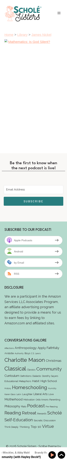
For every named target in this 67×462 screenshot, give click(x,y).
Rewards (41, 413)
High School (48, 381)
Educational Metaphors (17, 381)
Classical (15, 368)
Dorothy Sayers (50, 376)
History (7, 388)
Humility (52, 388)
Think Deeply (11, 427)
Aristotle (9, 353)
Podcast (36, 405)
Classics (31, 369)
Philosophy (12, 406)
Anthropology (26, 348)
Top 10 (36, 427)
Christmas (53, 360)
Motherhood (13, 399)
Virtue (48, 426)
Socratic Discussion (45, 420)
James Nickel (41, 35)
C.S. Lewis (36, 353)
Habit (35, 381)
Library (22, 35)
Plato (23, 406)
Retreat (29, 412)
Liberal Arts (40, 394)
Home (8, 35)
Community (49, 369)
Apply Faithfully (48, 348)
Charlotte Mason (24, 360)
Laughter (27, 394)
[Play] (53, 455)
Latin (18, 394)
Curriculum (11, 376)
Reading (12, 412)
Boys (27, 353)
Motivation (29, 399)
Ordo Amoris (42, 399)
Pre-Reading (52, 406)
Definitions (25, 376)
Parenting (54, 399)
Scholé (54, 413)
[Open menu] (58, 13)
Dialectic (36, 376)
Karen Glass (9, 394)
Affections (9, 348)
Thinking (24, 426)
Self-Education (18, 419)
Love (51, 394)
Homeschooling (29, 387)
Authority (19, 353)
